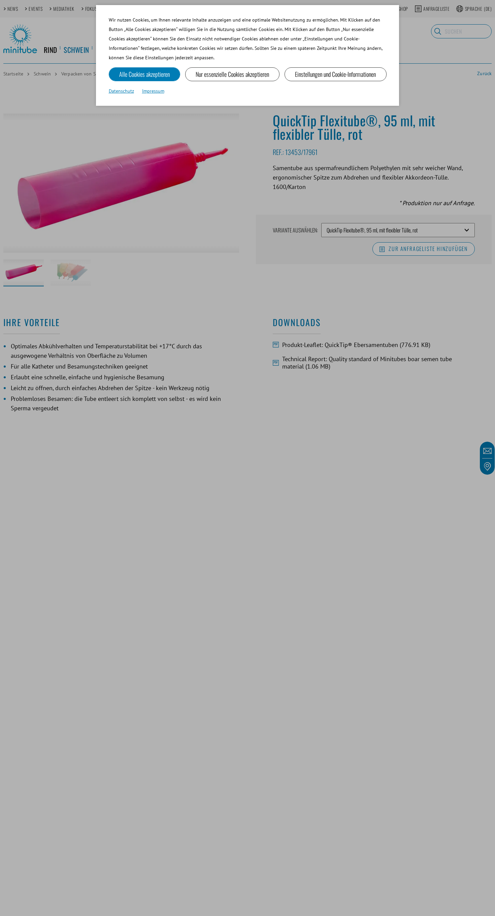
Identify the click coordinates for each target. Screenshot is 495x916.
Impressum (153, 91)
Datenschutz (121, 91)
